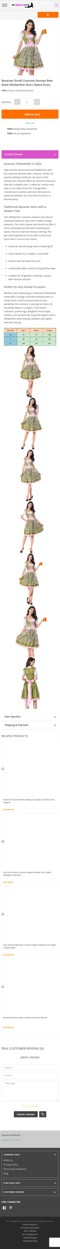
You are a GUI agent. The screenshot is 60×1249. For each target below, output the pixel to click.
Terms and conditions (14, 1168)
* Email (7, 1075)
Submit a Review (26, 1114)
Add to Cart (32, 114)
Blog (5, 1173)
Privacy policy (10, 1164)
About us (8, 1160)
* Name (8, 1067)
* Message (9, 1083)
